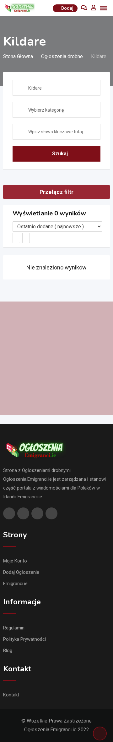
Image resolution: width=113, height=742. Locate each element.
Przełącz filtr (56, 192)
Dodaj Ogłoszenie (21, 572)
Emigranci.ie (15, 583)
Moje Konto (15, 561)
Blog (7, 650)
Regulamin (13, 628)
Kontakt (11, 695)
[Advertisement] (56, 358)
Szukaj (60, 154)
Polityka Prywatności (24, 639)
